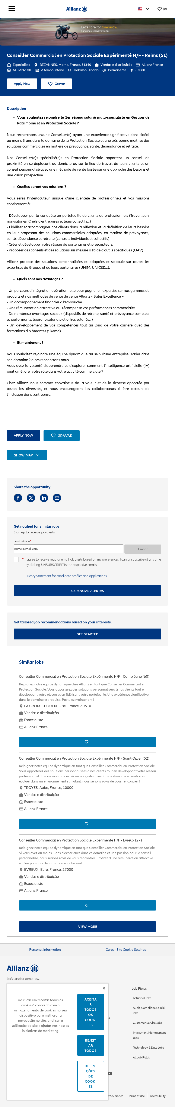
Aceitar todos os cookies (91, 1012)
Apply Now (22, 84)
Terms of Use (136, 1096)
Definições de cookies (90, 1076)
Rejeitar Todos (91, 1045)
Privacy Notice (114, 1096)
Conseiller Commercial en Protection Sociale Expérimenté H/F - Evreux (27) (80, 840)
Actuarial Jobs (142, 998)
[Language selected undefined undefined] (144, 9)
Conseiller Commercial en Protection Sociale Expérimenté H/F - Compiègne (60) (84, 676)
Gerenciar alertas (87, 591)
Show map (23, 455)
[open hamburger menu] (12, 9)
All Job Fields (141, 1057)
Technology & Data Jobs (148, 1047)
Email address (22, 541)
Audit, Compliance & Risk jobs (149, 1010)
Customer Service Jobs (147, 1023)
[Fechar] (104, 988)
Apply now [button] (23, 435)
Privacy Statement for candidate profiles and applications (66, 576)
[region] (57, 1041)
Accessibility (158, 1096)
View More (87, 926)
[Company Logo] (76, 9)
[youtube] (110, 1073)
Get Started (88, 634)
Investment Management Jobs (149, 1035)
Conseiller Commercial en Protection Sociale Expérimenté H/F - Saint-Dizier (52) (84, 758)
